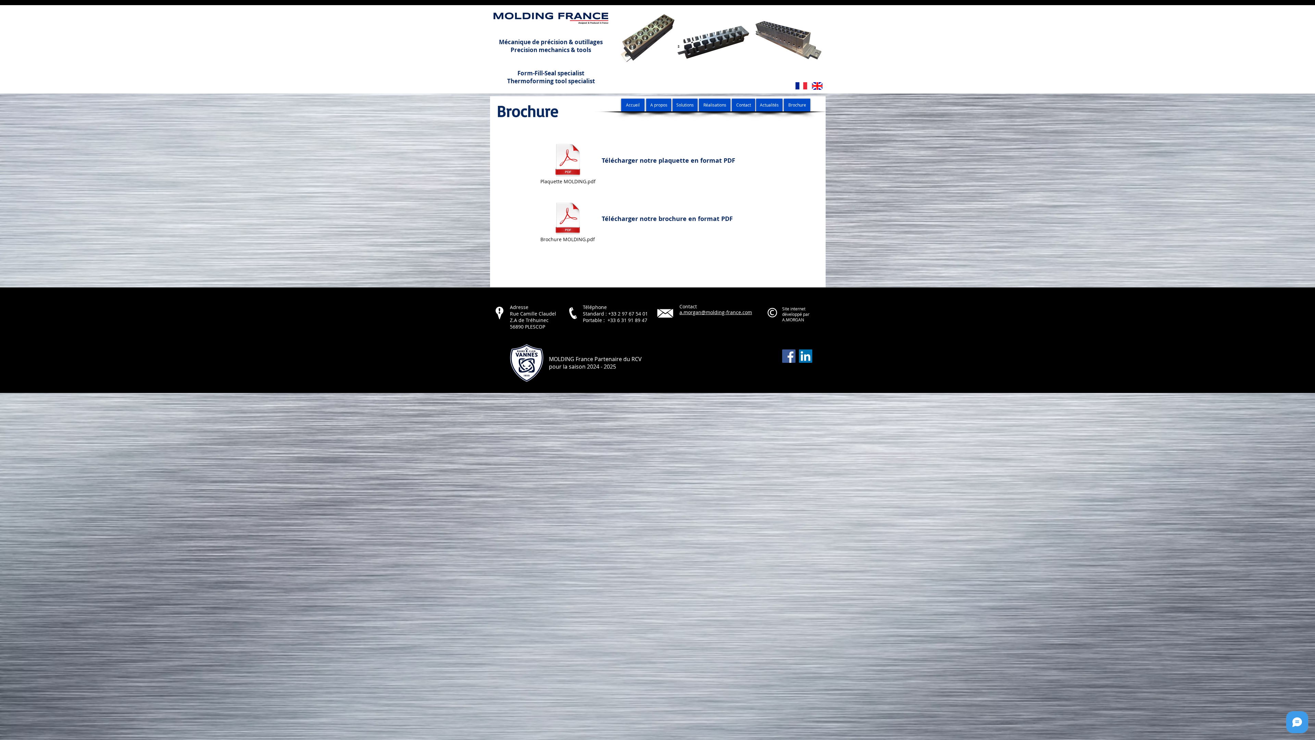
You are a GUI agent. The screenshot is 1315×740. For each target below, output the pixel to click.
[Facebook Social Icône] (789, 356)
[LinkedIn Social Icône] (805, 356)
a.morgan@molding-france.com (715, 312)
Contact (688, 306)
